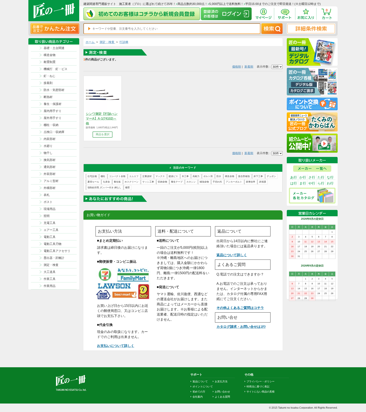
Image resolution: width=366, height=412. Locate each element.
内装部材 (49, 139)
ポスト (48, 202)
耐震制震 (49, 62)
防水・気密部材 (54, 90)
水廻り (48, 146)
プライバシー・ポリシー (260, 381)
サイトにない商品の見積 (260, 391)
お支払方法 (221, 381)
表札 (47, 195)
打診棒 (123, 42)
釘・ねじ (49, 76)
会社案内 (198, 396)
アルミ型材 (51, 181)
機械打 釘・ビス (55, 69)
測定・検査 (51, 265)
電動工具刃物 (52, 244)
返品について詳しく (231, 255)
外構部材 (49, 188)
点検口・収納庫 (54, 132)
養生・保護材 (52, 104)
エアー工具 (51, 230)
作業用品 (49, 286)
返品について (200, 381)
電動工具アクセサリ (57, 251)
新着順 (248, 66)
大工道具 (49, 272)
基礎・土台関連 (54, 48)
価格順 (236, 66)
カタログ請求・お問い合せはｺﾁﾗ (241, 326)
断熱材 (48, 97)
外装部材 (49, 174)
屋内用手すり (52, 111)
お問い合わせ (222, 391)
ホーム (90, 42)
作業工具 (49, 279)
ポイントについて (203, 386)
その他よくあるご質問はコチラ (240, 308)
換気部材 (49, 160)
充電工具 (49, 223)
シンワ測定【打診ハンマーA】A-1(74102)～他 (102, 118)
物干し (48, 153)
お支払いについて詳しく (115, 346)
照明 (47, 216)
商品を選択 (103, 134)
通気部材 (49, 167)
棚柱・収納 (51, 125)
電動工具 (49, 237)
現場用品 (49, 209)
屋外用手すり (52, 118)
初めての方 (199, 391)
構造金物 (49, 55)
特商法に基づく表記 (258, 386)
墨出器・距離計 (54, 258)
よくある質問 (222, 396)
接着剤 (48, 83)
